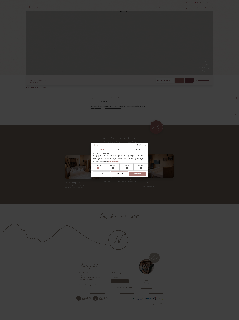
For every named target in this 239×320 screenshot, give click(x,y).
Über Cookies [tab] (138, 149)
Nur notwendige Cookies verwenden (101, 174)
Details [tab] (119, 149)
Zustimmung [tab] (101, 149)
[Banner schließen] (145, 145)
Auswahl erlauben (119, 173)
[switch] (112, 168)
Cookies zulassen (137, 173)
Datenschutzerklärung (113, 161)
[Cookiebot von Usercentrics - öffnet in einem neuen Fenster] (137, 145)
